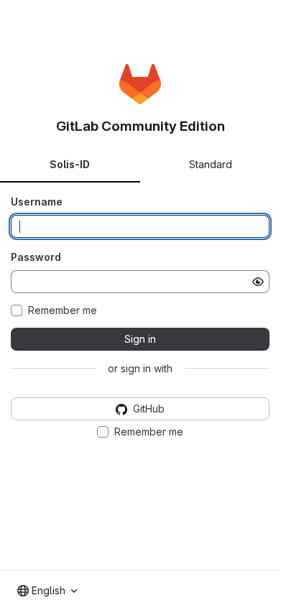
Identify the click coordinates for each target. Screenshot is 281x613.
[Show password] (258, 281)
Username (37, 201)
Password (36, 257)
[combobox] (47, 590)
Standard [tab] (210, 164)
